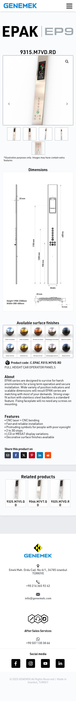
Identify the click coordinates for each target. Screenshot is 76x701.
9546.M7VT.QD (38, 503)
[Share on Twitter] (24, 455)
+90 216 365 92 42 (38, 586)
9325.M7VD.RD (60, 503)
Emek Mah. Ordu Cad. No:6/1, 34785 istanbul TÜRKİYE (38, 571)
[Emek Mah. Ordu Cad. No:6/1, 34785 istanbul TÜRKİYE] (38, 566)
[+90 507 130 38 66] (38, 639)
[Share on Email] (8, 455)
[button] (67, 61)
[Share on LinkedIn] (40, 455)
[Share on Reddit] (48, 455)
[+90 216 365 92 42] (38, 582)
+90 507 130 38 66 (38, 643)
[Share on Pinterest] (32, 455)
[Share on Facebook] (16, 455)
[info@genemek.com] (38, 594)
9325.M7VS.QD (16, 503)
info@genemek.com (38, 598)
